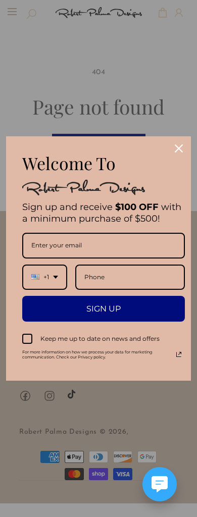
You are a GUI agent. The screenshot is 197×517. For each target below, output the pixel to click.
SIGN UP (103, 309)
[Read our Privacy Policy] (179, 354)
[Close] (179, 148)
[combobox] (44, 277)
